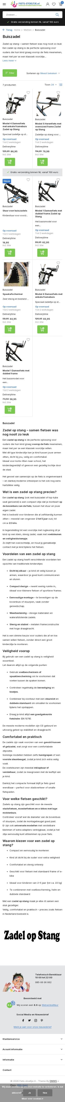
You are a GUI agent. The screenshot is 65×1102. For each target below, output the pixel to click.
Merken (28, 30)
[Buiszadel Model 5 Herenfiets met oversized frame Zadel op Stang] (49, 104)
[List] (60, 84)
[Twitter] (29, 1021)
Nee (45, 1092)
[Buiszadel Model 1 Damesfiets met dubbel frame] (16, 351)
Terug (9, 30)
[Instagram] (35, 1021)
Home (17, 30)
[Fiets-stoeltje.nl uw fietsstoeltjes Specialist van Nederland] (26, 4)
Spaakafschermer (13, 294)
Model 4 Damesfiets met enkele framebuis (48, 295)
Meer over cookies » (32, 1098)
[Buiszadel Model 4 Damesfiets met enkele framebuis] (49, 274)
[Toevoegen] (10, 162)
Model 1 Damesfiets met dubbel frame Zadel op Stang (48, 213)
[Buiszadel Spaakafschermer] (16, 274)
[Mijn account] (47, 4)
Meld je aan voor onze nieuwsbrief (32, 1026)
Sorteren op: (33, 73)
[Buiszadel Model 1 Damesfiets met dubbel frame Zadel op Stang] (49, 191)
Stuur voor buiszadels (15, 210)
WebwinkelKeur (50, 1005)
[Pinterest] (42, 1021)
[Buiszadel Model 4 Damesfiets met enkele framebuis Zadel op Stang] (16, 104)
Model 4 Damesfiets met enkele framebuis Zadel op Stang (15, 126)
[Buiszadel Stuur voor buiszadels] (16, 191)
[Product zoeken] (57, 14)
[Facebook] (23, 1021)
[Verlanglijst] (54, 4)
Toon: (48, 84)
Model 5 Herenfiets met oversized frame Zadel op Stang (48, 126)
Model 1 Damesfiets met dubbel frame (16, 372)
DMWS (53, 1081)
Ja (29, 1092)
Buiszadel (8, 119)
